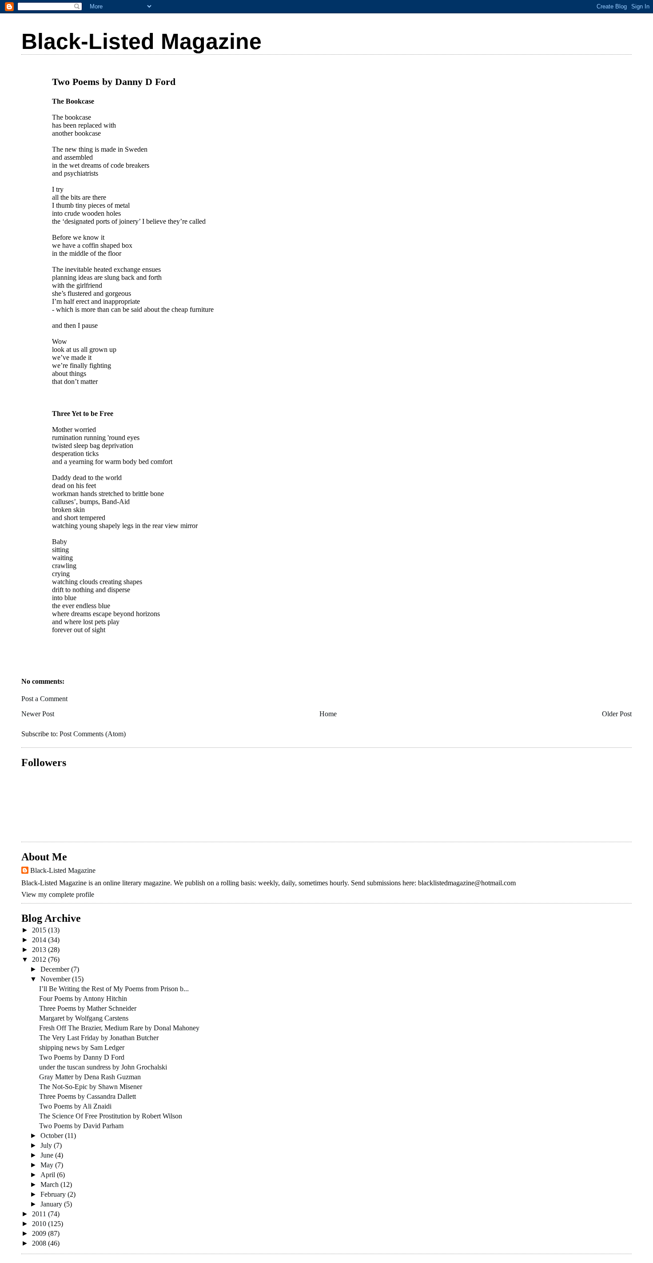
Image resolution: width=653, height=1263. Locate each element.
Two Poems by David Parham (81, 1126)
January (52, 1204)
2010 (40, 1223)
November (56, 979)
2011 (40, 1214)
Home (328, 714)
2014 (40, 940)
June (47, 1155)
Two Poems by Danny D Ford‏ (81, 1057)
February (54, 1194)
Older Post (617, 714)
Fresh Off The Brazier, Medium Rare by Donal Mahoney (119, 1028)
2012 (40, 959)
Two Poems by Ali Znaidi (75, 1106)
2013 (40, 949)
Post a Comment (44, 698)
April (48, 1174)
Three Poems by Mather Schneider (87, 1008)
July (47, 1145)
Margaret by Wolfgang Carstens (83, 1018)
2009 (40, 1233)
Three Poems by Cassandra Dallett (87, 1096)
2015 (40, 930)
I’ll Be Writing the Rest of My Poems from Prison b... (114, 989)
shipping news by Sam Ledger (81, 1047)
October (52, 1135)
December (55, 969)
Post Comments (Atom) (93, 734)
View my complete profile (57, 894)
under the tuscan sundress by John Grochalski (103, 1067)
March (50, 1184)
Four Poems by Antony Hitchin (83, 998)
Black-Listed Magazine (141, 41)
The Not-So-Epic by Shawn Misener (90, 1086)
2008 (40, 1243)
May (47, 1165)
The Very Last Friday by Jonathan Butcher (99, 1037)
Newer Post (37, 714)
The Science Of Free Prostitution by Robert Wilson (110, 1116)
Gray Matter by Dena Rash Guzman (90, 1077)
